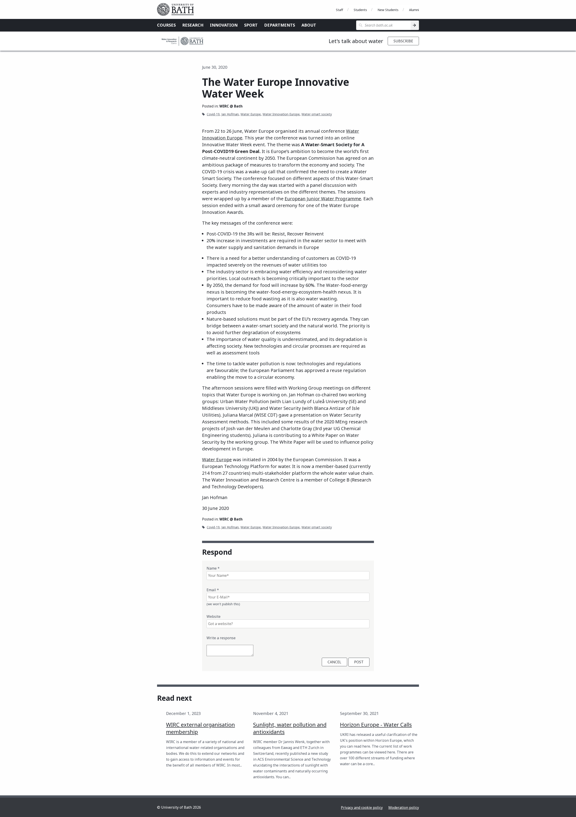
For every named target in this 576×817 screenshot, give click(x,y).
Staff (339, 10)
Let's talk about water (356, 41)
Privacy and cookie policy (362, 807)
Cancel (334, 662)
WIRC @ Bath (231, 106)
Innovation (224, 25)
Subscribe (403, 41)
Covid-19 (213, 114)
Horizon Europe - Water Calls (376, 724)
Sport (251, 25)
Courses (166, 25)
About (309, 25)
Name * (213, 568)
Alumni (414, 10)
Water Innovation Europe (281, 114)
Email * (213, 589)
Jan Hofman (230, 114)
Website (213, 616)
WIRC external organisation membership (200, 728)
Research (192, 25)
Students (360, 10)
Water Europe (251, 114)
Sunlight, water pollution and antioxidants (289, 728)
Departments (279, 25)
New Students (388, 10)
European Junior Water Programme (323, 199)
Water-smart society (317, 114)
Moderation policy (403, 807)
